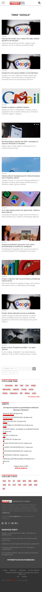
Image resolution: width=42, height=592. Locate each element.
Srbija (33, 385)
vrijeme (16, 389)
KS (9, 485)
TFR (19, 485)
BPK (24, 481)
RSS (18, 577)
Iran (27, 385)
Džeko (5, 393)
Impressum (22, 570)
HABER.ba (6, 513)
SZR (24, 485)
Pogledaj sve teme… (34, 397)
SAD (21, 385)
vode (34, 393)
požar (31, 389)
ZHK (4, 485)
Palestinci (13, 393)
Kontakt (24, 577)
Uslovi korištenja (33, 570)
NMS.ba (12, 580)
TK (14, 481)
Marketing (13, 570)
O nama (5, 570)
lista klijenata (14, 516)
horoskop (8, 385)
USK (4, 481)
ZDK (18, 481)
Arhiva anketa (21, 468)
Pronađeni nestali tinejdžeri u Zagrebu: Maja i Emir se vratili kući (22, 573)
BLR (35, 485)
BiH (16, 385)
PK (9, 481)
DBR (30, 485)
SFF (21, 393)
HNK (35, 481)
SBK (29, 481)
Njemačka (6, 389)
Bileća (27, 393)
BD (4, 489)
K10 (14, 485)
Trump (23, 389)
